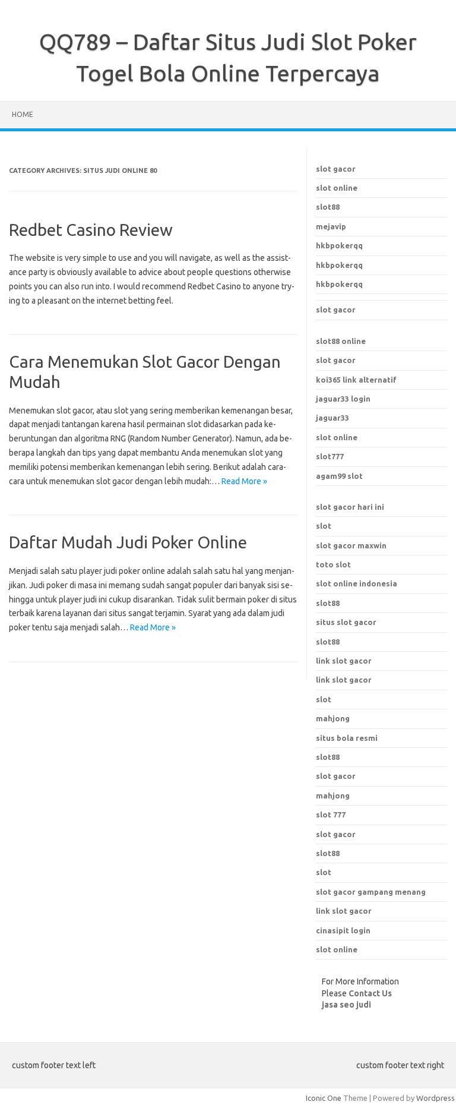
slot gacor (336, 169)
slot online (336, 188)
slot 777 (331, 814)
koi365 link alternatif (356, 379)
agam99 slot (339, 476)
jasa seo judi (346, 1004)
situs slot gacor (346, 622)
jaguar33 (332, 417)
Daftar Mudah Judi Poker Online (128, 542)
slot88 (328, 207)
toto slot (333, 564)
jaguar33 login (343, 398)
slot (323, 526)
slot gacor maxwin (351, 545)
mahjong (333, 795)
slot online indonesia (356, 583)
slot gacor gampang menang (371, 892)
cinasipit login (343, 930)
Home (22, 114)
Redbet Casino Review (91, 229)
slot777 (330, 456)
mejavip (331, 226)
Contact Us (370, 993)
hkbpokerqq (339, 245)
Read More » (244, 481)
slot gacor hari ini (350, 507)
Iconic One (323, 1098)
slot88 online (341, 341)
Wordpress (435, 1098)
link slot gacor (344, 679)
